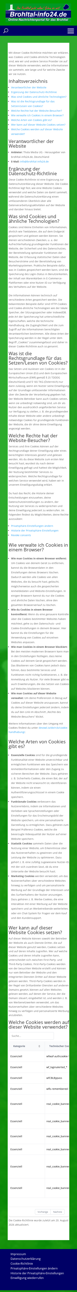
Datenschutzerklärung (26, 1259)
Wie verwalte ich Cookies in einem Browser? (37, 115)
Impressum (18, 1254)
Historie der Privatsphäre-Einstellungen (37, 1273)
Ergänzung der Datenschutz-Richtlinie (34, 92)
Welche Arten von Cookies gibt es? (31, 120)
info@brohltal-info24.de (34, 161)
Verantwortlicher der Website (28, 87)
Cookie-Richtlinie (22, 1264)
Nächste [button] (57, 1211)
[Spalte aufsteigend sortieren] (39, 1046)
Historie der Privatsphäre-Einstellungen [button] (35, 530)
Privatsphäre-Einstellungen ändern (34, 1268)
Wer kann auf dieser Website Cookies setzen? (38, 124)
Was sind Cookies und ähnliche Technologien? (38, 96)
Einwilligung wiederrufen (27, 1278)
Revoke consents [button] (21, 535)
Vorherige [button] (43, 1211)
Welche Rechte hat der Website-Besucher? (36, 110)
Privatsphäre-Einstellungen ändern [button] (32, 526)
